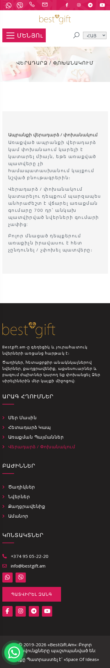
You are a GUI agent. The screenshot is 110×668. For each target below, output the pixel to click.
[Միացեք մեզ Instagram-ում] (78, 5)
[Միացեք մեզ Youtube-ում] (102, 5)
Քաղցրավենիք (26, 506)
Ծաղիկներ (21, 487)
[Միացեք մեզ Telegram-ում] (90, 5)
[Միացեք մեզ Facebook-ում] (67, 5)
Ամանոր (18, 516)
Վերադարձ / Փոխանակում (41, 446)
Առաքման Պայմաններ (36, 437)
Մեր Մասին (22, 417)
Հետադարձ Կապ (29, 427)
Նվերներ (19, 496)
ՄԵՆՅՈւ (30, 35)
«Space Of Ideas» (81, 659)
